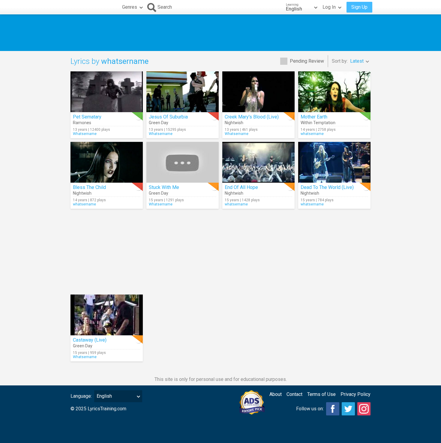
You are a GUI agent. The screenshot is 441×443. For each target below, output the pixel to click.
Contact (294, 394)
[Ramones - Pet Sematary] (106, 91)
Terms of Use (321, 394)
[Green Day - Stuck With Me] (182, 162)
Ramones (82, 122)
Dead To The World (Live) (327, 187)
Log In (329, 7)
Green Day (158, 122)
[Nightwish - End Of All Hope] (258, 162)
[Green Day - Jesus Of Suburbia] (182, 91)
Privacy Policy (355, 394)
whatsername (312, 134)
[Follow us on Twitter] (348, 408)
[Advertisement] (220, 32)
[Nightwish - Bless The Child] (106, 162)
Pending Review (307, 61)
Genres (129, 7)
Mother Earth (314, 117)
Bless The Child (89, 187)
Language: (81, 396)
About (275, 394)
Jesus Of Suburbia (168, 117)
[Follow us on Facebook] (332, 408)
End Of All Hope (241, 187)
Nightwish (234, 122)
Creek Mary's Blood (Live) (252, 117)
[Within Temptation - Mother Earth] (334, 91)
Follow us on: (310, 409)
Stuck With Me (164, 187)
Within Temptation (318, 122)
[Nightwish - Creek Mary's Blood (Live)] (258, 91)
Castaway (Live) (89, 340)
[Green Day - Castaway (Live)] (106, 315)
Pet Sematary (87, 117)
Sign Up (359, 7)
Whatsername (85, 134)
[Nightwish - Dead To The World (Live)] (334, 162)
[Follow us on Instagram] (363, 408)
